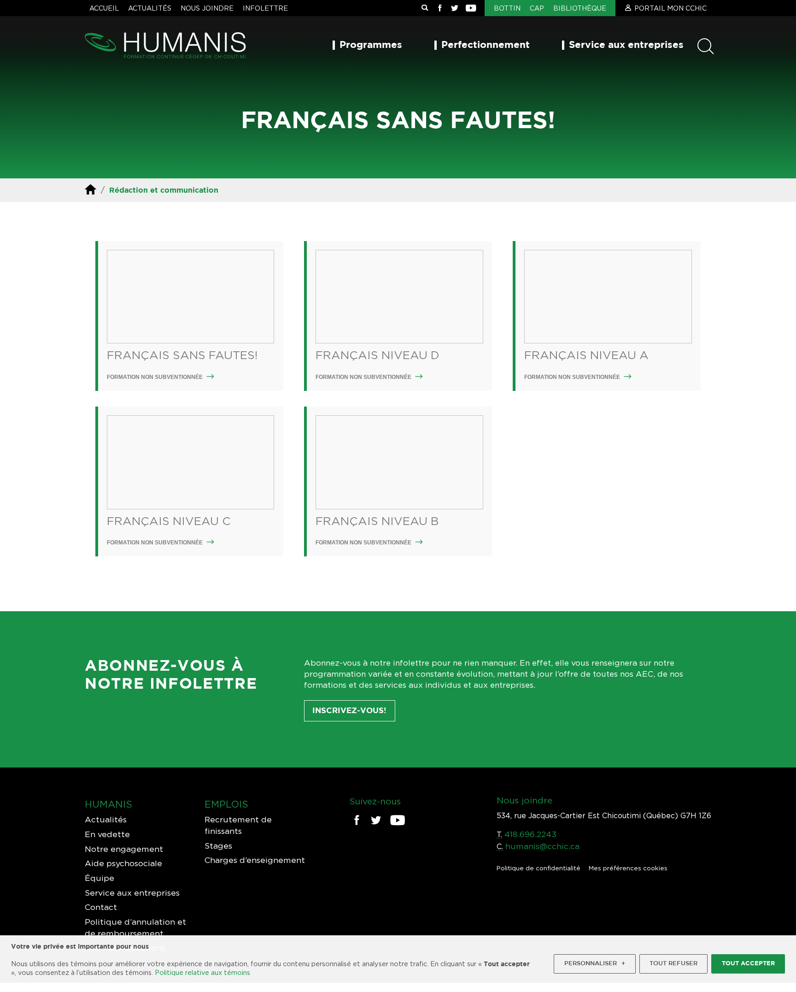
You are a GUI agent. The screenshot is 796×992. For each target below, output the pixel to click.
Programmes (370, 45)
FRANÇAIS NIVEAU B (377, 520)
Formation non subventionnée (155, 377)
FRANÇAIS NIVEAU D (377, 354)
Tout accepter (748, 963)
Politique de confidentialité (538, 868)
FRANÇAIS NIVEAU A (586, 354)
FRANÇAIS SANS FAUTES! (182, 354)
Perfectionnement (485, 45)
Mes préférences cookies (628, 868)
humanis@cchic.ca (542, 846)
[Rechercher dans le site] (425, 8)
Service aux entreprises (626, 45)
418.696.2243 (530, 834)
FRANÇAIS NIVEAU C (169, 520)
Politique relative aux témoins (202, 972)
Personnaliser (594, 963)
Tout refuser (673, 963)
